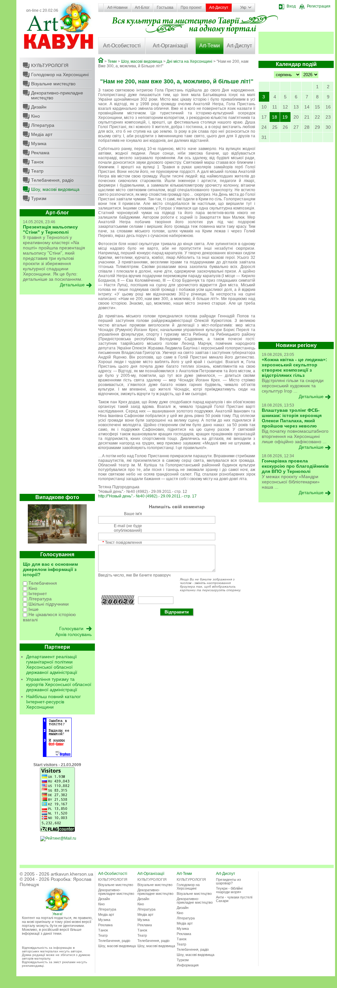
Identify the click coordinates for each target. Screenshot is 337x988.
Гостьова (165, 7)
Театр (37, 171)
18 (274, 117)
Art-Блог (142, 7)
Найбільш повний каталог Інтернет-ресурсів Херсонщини (53, 702)
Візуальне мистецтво (53, 83)
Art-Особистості (122, 45)
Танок (37, 161)
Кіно (35, 116)
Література (42, 125)
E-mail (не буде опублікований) (128, 528)
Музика (38, 143)
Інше (33, 609)
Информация (188, 965)
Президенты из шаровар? (228, 881)
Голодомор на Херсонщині (60, 74)
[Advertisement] (57, 396)
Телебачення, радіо (52, 180)
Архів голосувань (73, 634)
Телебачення (42, 583)
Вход (291, 6)
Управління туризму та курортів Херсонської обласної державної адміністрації (58, 684)
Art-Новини (117, 7)
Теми (112, 61)
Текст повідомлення (122, 542)
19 (285, 117)
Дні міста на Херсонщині (189, 61)
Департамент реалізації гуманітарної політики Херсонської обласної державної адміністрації (51, 664)
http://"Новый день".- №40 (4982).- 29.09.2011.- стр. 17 (147, 496)
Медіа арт (41, 134)
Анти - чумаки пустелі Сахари (234, 899)
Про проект (191, 7)
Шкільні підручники (48, 604)
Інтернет (37, 593)
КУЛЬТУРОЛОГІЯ (49, 65)
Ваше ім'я (133, 513)
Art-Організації (170, 45)
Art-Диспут (218, 7)
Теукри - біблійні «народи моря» (229, 890)
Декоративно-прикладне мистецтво (57, 95)
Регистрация (318, 6)
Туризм (38, 198)
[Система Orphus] (57, 755)
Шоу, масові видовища (55, 189)
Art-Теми (209, 45)
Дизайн (38, 106)
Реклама (40, 152)
